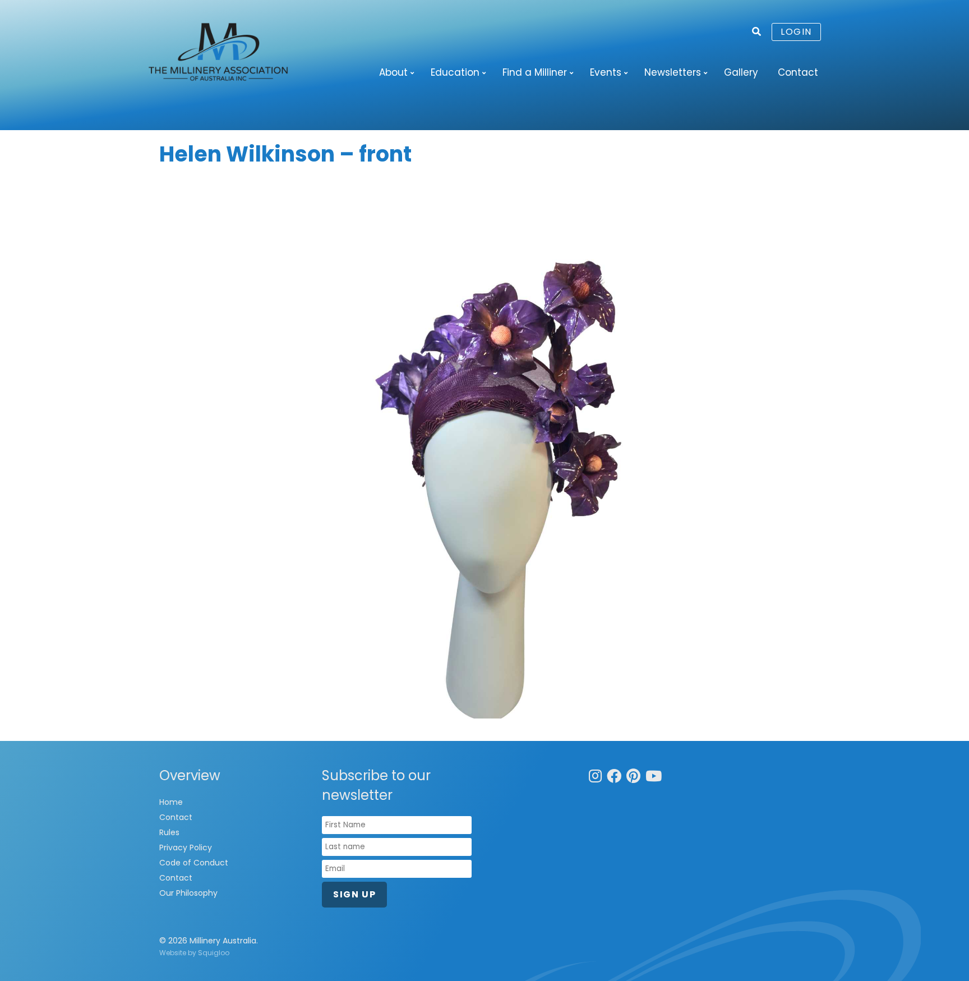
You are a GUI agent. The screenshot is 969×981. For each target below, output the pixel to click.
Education (455, 72)
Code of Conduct (193, 862)
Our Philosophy (188, 893)
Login (796, 31)
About (393, 72)
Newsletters (672, 72)
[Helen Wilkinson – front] (484, 449)
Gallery (741, 72)
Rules (169, 832)
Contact (798, 72)
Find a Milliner (534, 72)
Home (171, 802)
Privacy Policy (185, 847)
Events (605, 72)
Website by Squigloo (194, 952)
